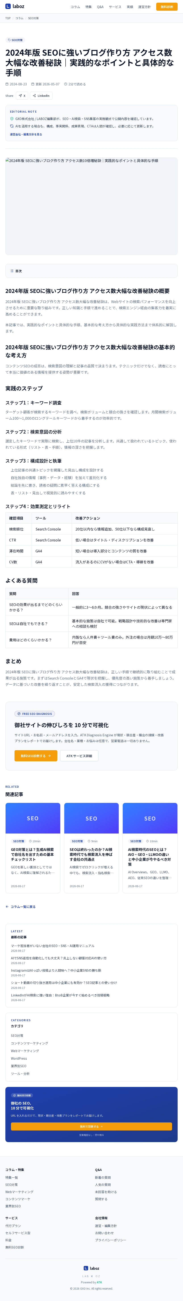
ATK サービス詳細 (79, 756)
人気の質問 (103, 1184)
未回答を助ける (106, 1191)
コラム (75, 6)
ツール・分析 (20, 1073)
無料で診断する (89, 1126)
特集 (88, 6)
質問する (101, 1199)
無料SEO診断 (14, 1247)
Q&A (100, 6)
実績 (130, 6)
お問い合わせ (104, 1233)
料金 (8, 1240)
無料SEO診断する (33, 756)
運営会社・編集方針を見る (26, 134)
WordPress (19, 1058)
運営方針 (144, 6)
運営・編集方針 (106, 1225)
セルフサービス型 (17, 1233)
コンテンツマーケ (17, 1199)
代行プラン (13, 1225)
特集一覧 (11, 1177)
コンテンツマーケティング (29, 1043)
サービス (115, 6)
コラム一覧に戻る (23, 906)
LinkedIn (44, 95)
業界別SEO (18, 1066)
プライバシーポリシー (110, 1240)
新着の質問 (103, 1177)
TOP (8, 18)
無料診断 (167, 6)
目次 (18, 271)
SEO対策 (33, 18)
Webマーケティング (25, 1050)
